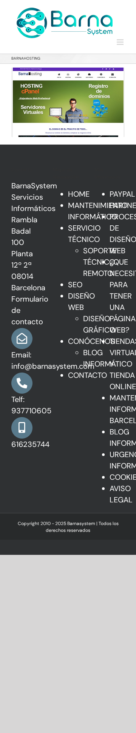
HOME (79, 194)
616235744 (30, 444)
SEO (75, 285)
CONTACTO (87, 375)
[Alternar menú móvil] (121, 42)
